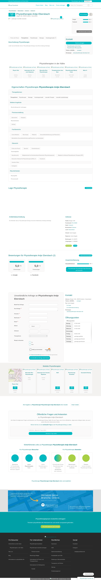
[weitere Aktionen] (91, 14)
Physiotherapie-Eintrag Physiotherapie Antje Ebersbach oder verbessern (58, 468)
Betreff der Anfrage (19, 304)
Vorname (16, 313)
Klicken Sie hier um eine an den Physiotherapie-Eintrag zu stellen (51, 424)
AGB (52, 547)
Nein (32, 344)
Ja (32, 342)
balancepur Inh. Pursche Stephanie (30, 71)
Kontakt (75, 245)
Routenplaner (89, 188)
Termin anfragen (83, 14)
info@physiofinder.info (79, 551)
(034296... (72, 50)
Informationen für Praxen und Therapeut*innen (37, 560)
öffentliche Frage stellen (51, 433)
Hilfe (82, 1)
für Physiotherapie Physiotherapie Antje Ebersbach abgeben (15, 467)
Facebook (75, 543)
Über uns (51, 5)
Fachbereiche (16, 129)
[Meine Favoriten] (68, 5)
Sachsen (74, 227)
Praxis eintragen (60, 5)
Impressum (54, 543)
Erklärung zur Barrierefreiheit (58, 559)
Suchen (91, 5)
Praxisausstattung (17, 112)
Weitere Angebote (15, 102)
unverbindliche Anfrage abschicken (39, 358)
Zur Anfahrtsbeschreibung (73, 307)
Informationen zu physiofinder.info (16, 559)
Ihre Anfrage (17, 308)
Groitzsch (71, 225)
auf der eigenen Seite (72, 466)
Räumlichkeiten (15, 171)
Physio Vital (16, 70)
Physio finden (39, 5)
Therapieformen (17, 92)
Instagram (75, 547)
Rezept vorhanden (18, 340)
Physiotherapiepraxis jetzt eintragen (51, 526)
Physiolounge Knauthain (71, 373)
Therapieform (17, 336)
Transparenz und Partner (57, 563)
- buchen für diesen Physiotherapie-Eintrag (86, 466)
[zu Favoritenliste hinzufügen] (10, 20)
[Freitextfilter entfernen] (88, 5)
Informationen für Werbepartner (37, 565)
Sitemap (53, 567)
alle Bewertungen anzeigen (84, 31)
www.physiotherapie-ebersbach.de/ (81, 52)
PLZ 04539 (74, 223)
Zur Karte (69, 305)
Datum (15, 325)
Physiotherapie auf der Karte (74, 46)
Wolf (57, 372)
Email (15, 321)
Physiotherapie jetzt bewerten (79, 269)
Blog (46, 5)
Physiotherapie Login (76, 1)
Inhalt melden (75, 404)
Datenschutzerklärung (36, 354)
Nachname (17, 317)
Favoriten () (86, 578)
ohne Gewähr (64, 404)
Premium (89, 65)
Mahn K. (85, 70)
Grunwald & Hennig (86, 372)
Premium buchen (35, 551)
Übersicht (15, 143)
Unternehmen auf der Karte (15, 543)
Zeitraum (16, 330)
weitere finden (29, 466)
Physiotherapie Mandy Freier (71, 71)
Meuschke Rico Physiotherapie (43, 71)
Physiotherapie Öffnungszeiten (74, 47)
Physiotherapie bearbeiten (36, 543)
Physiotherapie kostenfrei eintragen (38, 547)
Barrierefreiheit (89, 574)
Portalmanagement (55, 571)
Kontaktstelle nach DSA (56, 555)
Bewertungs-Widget (34, 555)
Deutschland (71, 229)
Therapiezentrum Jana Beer (57, 71)
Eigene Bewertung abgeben (86, 255)
